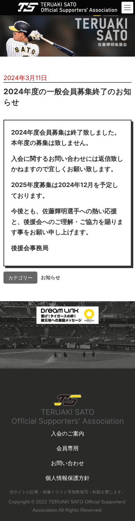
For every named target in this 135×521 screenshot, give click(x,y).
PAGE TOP (118, 486)
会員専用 (67, 448)
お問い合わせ (67, 463)
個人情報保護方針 (67, 477)
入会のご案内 (67, 433)
